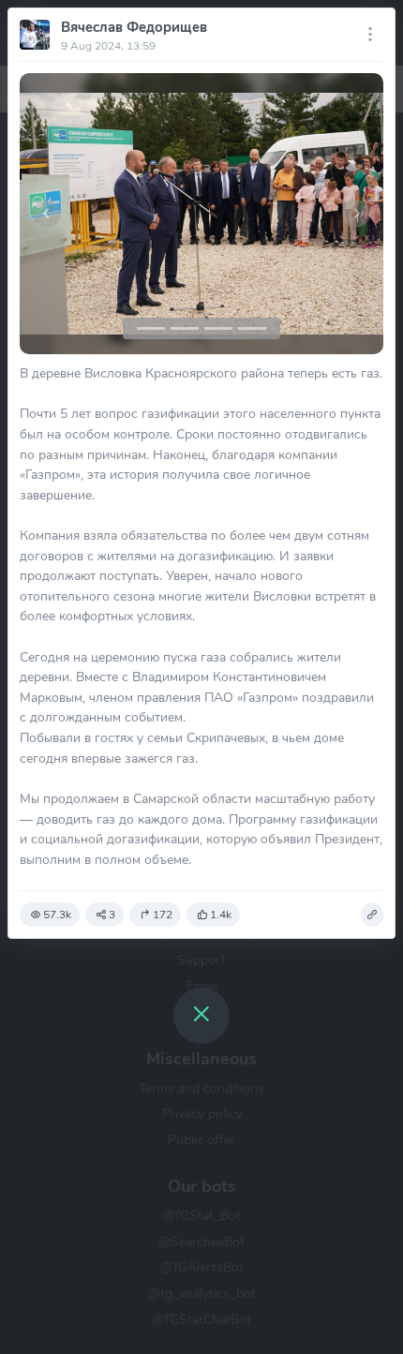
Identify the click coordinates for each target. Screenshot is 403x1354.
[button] (47, 213)
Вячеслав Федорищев (134, 27)
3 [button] (112, 914)
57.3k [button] (57, 914)
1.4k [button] (220, 914)
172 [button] (162, 914)
